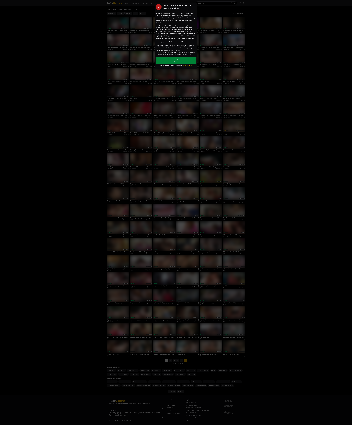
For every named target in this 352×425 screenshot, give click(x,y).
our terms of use (187, 65)
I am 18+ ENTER (176, 60)
